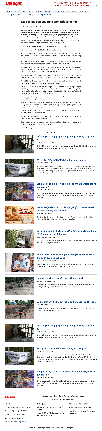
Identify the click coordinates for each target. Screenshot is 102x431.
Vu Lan (73, 217)
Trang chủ (9, 11)
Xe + (34, 15)
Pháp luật (48, 11)
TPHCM (39, 308)
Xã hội (17, 11)
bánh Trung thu (52, 264)
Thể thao (30, 11)
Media (23, 11)
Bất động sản (10, 15)
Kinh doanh (39, 11)
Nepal (74, 287)
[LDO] (19, 144)
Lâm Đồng (40, 240)
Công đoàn (72, 11)
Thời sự (56, 11)
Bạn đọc (64, 11)
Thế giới (28, 15)
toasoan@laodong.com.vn (17, 422)
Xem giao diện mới (45, 15)
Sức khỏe (20, 15)
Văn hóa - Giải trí (84, 11)
